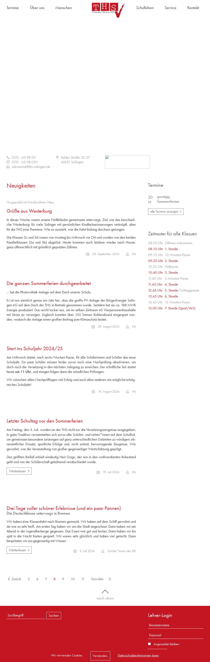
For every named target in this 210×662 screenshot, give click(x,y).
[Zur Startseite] (105, 10)
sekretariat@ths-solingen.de (31, 166)
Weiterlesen (16, 470)
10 (73, 579)
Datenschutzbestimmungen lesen (138, 655)
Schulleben (145, 7)
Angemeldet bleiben (166, 644)
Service (170, 7)
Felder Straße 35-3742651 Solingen (75, 159)
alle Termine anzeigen (164, 211)
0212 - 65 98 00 (23, 157)
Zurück (16, 579)
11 (82, 579)
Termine (13, 7)
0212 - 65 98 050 (25, 162)
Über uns (37, 7)
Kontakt (193, 7)
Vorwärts (97, 579)
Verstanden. (100, 656)
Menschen (63, 7)
